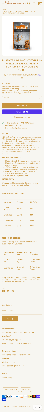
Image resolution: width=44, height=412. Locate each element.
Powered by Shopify (25, 406)
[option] (22, 36)
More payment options (22, 117)
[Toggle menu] (2, 3)
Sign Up (10, 319)
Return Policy (7, 378)
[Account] (34, 2)
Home (4, 9)
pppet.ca (15, 406)
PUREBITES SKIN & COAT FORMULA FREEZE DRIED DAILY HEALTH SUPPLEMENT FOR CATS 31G (19, 12)
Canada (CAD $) (9, 389)
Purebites (7, 83)
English (24, 389)
